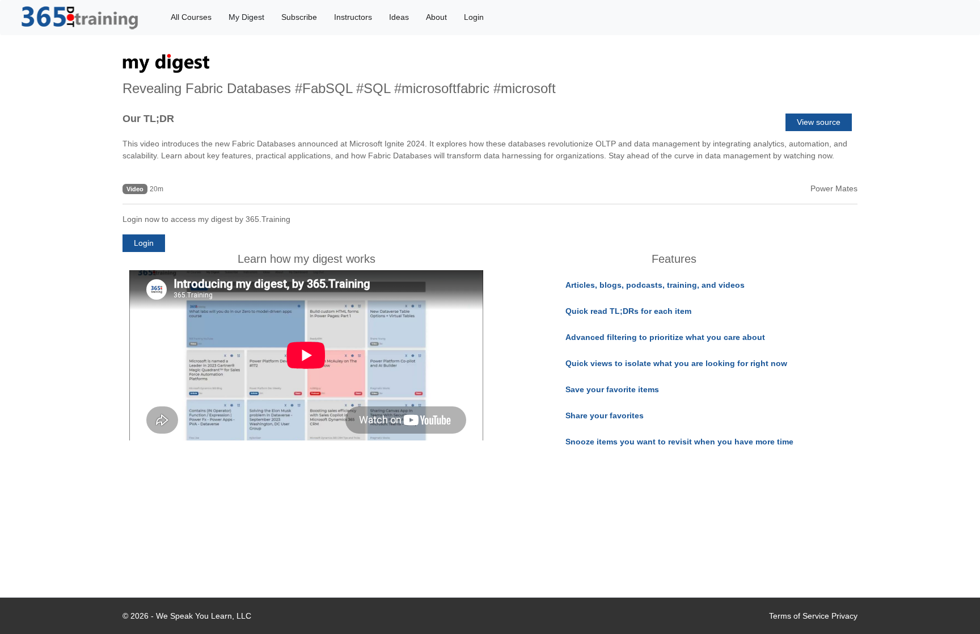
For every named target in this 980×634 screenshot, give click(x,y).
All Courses (191, 17)
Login (474, 17)
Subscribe (299, 17)
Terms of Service (799, 615)
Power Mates (834, 188)
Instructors (353, 17)
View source (818, 122)
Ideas (399, 17)
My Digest (246, 17)
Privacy (844, 615)
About (436, 17)
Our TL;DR (148, 118)
